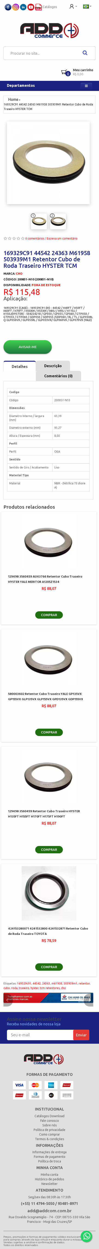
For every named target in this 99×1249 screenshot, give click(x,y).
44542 (37, 983)
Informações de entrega (49, 1152)
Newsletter (49, 1184)
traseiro (24, 988)
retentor (84, 983)
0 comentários (34, 238)
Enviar (81, 1035)
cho (63, 988)
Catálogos (49, 7)
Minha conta (49, 1174)
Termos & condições (49, 1139)
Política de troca (49, 1161)
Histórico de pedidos (49, 1179)
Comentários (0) (58, 376)
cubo (6, 988)
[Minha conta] (73, 6)
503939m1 (70, 983)
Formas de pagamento (49, 1157)
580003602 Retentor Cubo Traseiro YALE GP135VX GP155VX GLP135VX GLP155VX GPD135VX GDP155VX (45, 696)
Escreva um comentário (62, 238)
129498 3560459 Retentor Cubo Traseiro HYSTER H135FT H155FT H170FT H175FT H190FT (44, 814)
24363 (46, 983)
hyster (34, 988)
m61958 (57, 983)
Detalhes (20, 366)
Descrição (53, 366)
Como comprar (49, 1134)
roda (14, 988)
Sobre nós (49, 1125)
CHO (19, 273)
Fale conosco (49, 1120)
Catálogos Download (49, 1116)
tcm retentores (50, 988)
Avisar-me (28, 347)
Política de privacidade (49, 1130)
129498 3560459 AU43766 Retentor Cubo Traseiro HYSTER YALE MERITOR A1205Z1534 (45, 579)
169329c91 (24, 983)
